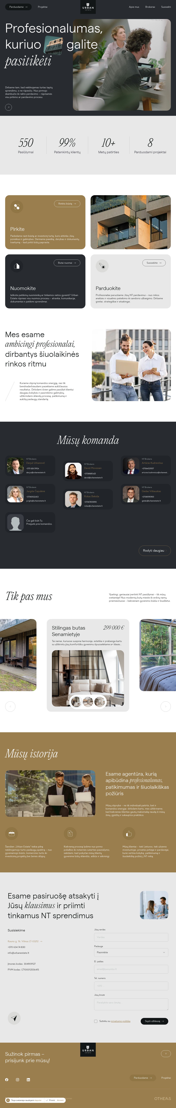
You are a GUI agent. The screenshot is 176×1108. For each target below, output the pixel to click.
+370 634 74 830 (16, 947)
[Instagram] (17, 1079)
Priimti (52, 1100)
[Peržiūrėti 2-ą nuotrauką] (88, 702)
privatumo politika (120, 1021)
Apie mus (134, 7)
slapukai (38, 1100)
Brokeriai (150, 7)
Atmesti (60, 1100)
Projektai (42, 7)
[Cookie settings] (8, 1100)
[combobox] (97, 952)
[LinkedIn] (28, 1079)
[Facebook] (6, 1079)
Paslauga (98, 946)
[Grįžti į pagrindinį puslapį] (88, 7)
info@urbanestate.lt (18, 953)
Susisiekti (166, 7)
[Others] (162, 1098)
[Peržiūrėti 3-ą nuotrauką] (99, 702)
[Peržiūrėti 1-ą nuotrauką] (76, 702)
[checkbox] (95, 1021)
